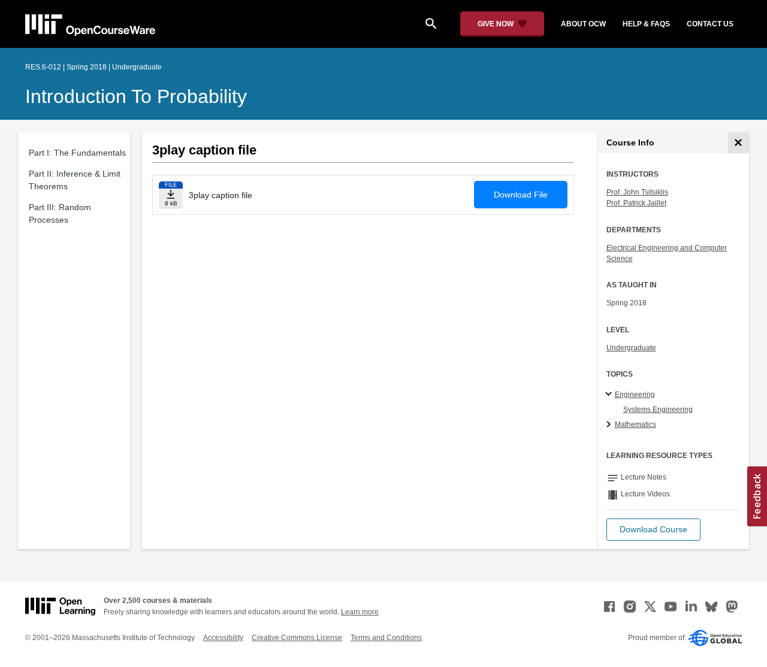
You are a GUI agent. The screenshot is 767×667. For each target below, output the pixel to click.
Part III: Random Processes (60, 213)
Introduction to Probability (136, 96)
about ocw (583, 24)
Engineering (635, 394)
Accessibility (223, 637)
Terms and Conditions (386, 637)
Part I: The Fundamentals (77, 152)
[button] (653, 530)
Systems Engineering (658, 409)
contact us (710, 24)
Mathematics (635, 424)
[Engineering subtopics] (610, 394)
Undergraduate (631, 348)
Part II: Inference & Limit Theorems (74, 180)
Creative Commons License (297, 637)
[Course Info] (738, 142)
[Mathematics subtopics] (610, 425)
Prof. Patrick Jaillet (636, 203)
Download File (521, 194)
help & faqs (646, 24)
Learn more (360, 612)
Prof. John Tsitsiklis (637, 192)
